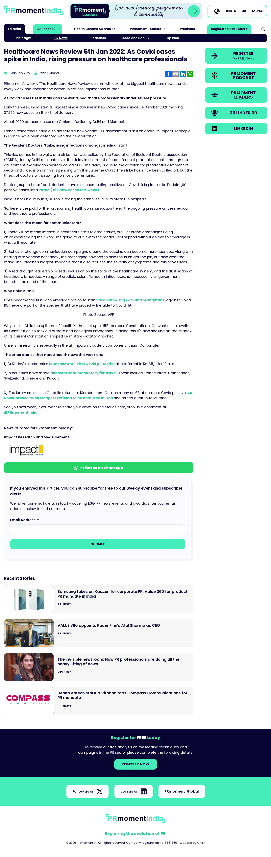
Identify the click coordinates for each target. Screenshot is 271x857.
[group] (135, 11)
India (231, 11)
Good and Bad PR (135, 38)
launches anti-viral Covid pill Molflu (82, 363)
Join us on (129, 791)
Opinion (173, 38)
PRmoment (181, 791)
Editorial (14, 29)
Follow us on (83, 791)
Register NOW (136, 764)
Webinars (187, 29)
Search (263, 29)
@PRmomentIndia (20, 412)
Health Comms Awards (92, 29)
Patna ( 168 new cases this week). (69, 190)
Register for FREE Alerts (229, 29)
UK (244, 11)
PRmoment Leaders (145, 29)
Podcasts (98, 38)
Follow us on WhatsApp (101, 467)
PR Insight (24, 38)
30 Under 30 (46, 29)
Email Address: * (24, 520)
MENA (257, 11)
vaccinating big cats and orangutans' (130, 300)
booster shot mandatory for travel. (85, 373)
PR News (61, 38)
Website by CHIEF (192, 843)
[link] (135, 11)
